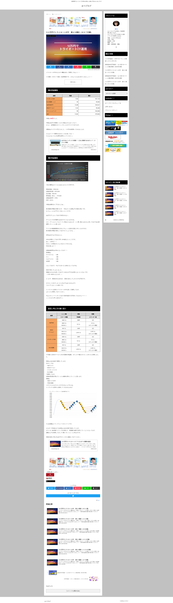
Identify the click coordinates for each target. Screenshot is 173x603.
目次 (71, 82)
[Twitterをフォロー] (73, 495)
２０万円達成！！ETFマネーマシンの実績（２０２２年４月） (116, 60)
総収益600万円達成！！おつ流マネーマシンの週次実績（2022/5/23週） (116, 65)
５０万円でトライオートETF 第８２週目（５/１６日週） (116, 82)
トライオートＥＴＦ (51, 481)
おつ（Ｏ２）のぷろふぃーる (113, 103)
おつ (116, 29)
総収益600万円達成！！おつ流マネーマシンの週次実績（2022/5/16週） (116, 77)
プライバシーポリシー (111, 110)
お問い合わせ (108, 106)
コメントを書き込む (73, 591)
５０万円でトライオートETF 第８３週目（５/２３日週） (116, 71)
